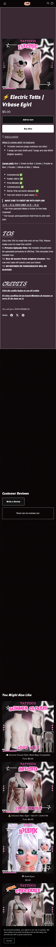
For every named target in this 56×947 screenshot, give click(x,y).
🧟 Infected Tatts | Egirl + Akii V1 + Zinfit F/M (28, 815)
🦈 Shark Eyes (28, 876)
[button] (4, 67)
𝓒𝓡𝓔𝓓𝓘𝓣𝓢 (14, 283)
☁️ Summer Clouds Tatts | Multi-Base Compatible (28, 755)
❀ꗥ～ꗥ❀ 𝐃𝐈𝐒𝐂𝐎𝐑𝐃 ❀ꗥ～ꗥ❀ (20, 205)
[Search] (48, 3)
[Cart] (53, 3)
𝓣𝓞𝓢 (7, 233)
